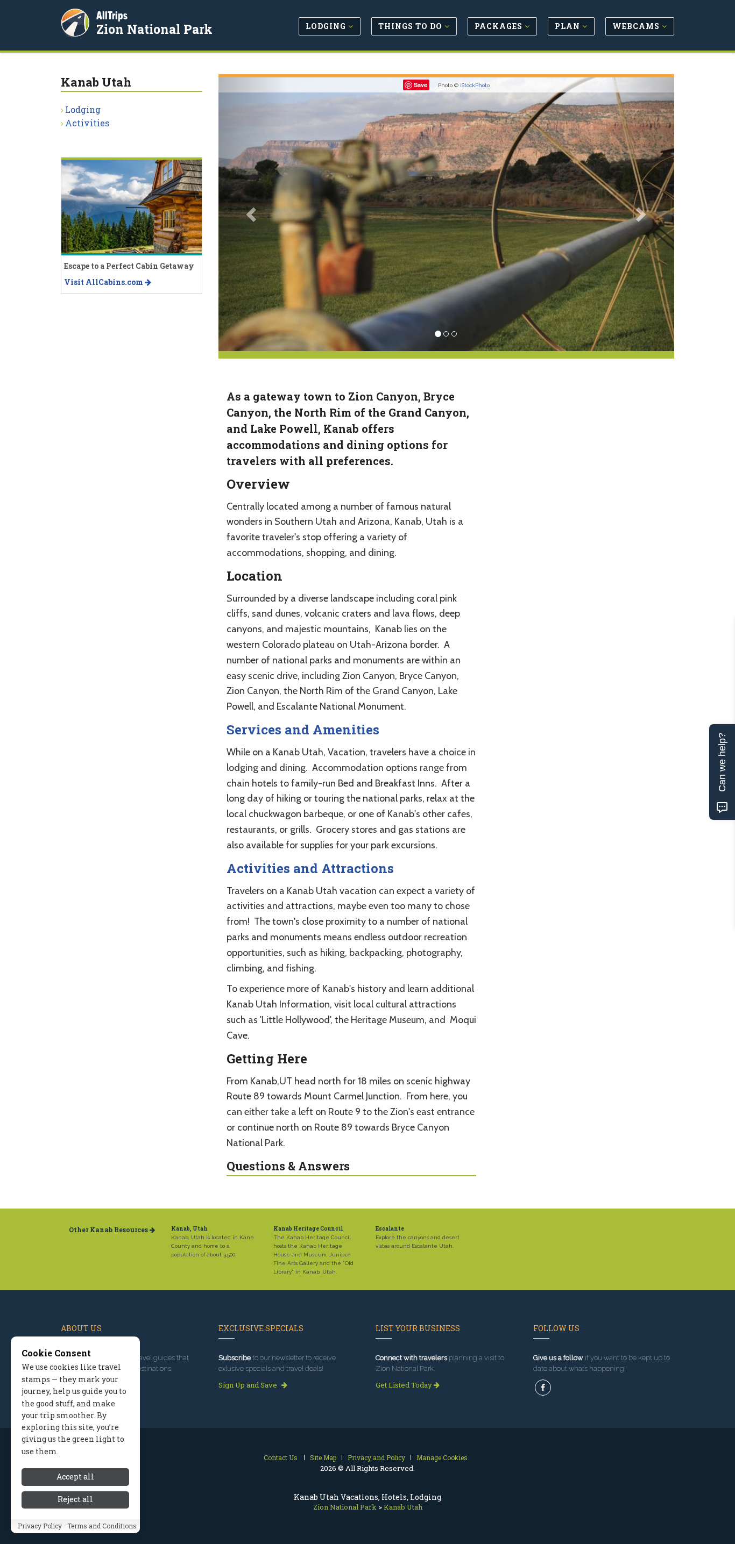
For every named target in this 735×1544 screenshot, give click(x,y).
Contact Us (281, 1457)
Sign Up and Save (248, 1385)
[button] (252, 214)
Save (420, 85)
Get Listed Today (405, 1385)
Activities (87, 122)
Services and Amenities (303, 729)
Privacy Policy (40, 1526)
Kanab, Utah (189, 1228)
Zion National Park (154, 29)
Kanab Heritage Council (308, 1228)
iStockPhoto (475, 85)
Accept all (75, 1476)
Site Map (323, 1457)
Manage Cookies (442, 1457)
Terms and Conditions (102, 1526)
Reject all (75, 1500)
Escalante (390, 1228)
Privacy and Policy (376, 1457)
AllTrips (112, 15)
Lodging (83, 109)
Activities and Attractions (310, 868)
